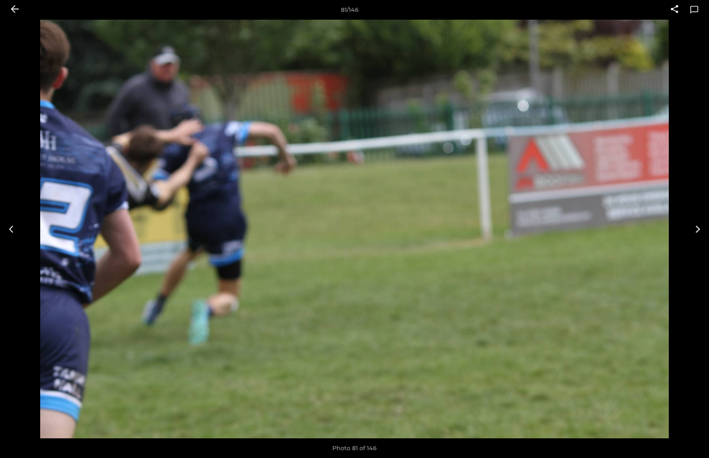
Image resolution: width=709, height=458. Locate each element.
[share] (674, 10)
